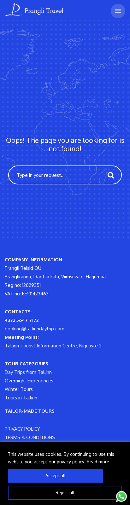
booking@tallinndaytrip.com (34, 329)
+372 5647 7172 (21, 320)
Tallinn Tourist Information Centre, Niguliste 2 (53, 346)
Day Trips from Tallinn (28, 372)
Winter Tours (19, 389)
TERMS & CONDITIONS (30, 437)
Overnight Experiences (29, 381)
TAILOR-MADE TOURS (30, 411)
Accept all (55, 475)
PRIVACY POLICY (22, 429)
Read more (98, 461)
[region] (65, 473)
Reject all (65, 492)
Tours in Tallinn (21, 398)
